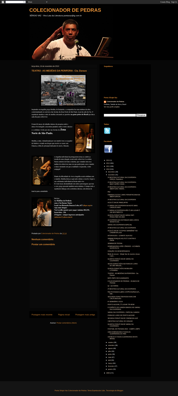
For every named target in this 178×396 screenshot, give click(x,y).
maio (110, 357)
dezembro (111, 172)
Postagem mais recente (42, 314)
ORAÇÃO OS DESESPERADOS (119, 251)
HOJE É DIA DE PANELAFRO (118, 202)
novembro (111, 175)
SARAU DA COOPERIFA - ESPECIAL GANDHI (123, 312)
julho (110, 351)
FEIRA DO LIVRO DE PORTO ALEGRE (121, 315)
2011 (108, 166)
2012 (108, 163)
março (110, 363)
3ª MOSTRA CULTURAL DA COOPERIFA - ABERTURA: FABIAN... (122, 188)
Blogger (120, 391)
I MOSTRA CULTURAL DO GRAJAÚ (120, 321)
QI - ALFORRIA (113, 286)
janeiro (110, 369)
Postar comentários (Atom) (67, 323)
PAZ (109, 192)
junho (110, 354)
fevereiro (111, 366)
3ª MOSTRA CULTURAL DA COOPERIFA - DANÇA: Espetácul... (122, 178)
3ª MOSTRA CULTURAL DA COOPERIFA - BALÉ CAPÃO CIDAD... (122, 183)
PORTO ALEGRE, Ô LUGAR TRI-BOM (121, 304)
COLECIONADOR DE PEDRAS (65, 10)
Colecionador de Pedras (115, 101)
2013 (108, 160)
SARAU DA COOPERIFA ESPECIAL (120, 225)
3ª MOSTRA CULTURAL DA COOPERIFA (122, 199)
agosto (110, 348)
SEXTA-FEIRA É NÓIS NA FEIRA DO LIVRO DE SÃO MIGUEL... (123, 264)
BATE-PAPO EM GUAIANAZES (118, 278)
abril (109, 360)
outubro (111, 342)
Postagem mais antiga (85, 314)
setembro (111, 345)
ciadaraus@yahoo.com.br (63, 217)
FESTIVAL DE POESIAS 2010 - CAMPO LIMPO (124, 329)
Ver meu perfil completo (112, 107)
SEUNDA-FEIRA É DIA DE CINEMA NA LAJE (123, 318)
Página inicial (64, 314)
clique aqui (87, 205)
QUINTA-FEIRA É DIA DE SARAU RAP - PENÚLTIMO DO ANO (121, 216)
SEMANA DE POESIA (115, 243)
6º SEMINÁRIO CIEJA (115, 301)
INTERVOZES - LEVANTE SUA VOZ (120, 235)
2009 (108, 373)
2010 (108, 169)
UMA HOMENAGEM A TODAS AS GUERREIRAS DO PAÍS (119, 333)
